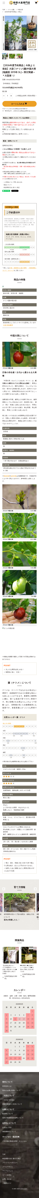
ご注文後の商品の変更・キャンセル (14, 1141)
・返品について (7, 185)
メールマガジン (7, 1167)
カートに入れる (17, 104)
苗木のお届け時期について (11, 1090)
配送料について (7, 1113)
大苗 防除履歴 (8, 325)
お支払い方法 (6, 1127)
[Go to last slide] (3, 888)
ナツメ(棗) (11, 9)
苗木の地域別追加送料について (13, 1118)
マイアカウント (7, 1171)
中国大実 (20, 9)
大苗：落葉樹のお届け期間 (18, 268)
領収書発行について (9, 1131)
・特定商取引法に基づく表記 (11, 187)
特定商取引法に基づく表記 (11, 1158)
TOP (3, 9)
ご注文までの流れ (8, 1100)
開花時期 (6, 476)
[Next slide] (35, 888)
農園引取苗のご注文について (12, 1104)
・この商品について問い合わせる (12, 182)
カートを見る (6, 1175)
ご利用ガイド (6, 1183)
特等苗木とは (6, 1086)
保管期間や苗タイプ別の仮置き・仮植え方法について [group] (19, 917)
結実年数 (14, 476)
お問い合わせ (6, 1179)
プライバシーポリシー (10, 1162)
